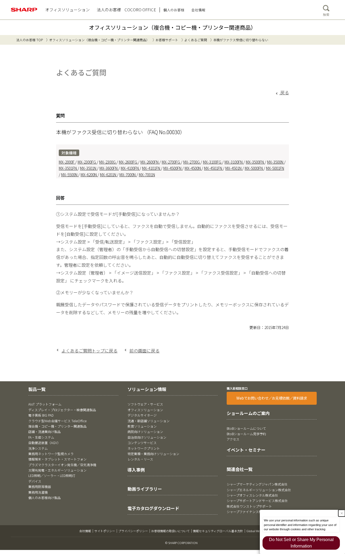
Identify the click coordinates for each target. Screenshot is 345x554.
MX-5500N (69, 174)
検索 (326, 14)
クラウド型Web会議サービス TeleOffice (57, 420)
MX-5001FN (275, 168)
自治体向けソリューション (146, 437)
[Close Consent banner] (341, 513)
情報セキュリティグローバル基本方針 (218, 531)
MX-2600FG (128, 162)
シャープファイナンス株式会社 (249, 511)
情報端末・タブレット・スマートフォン (57, 459)
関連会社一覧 (240, 469)
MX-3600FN (108, 168)
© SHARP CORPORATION (181, 543)
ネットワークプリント (143, 448)
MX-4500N (193, 168)
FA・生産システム (41, 437)
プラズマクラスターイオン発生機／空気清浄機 (62, 464)
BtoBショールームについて (246, 428)
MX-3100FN (234, 162)
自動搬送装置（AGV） (44, 442)
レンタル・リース (140, 459)
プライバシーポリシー (133, 531)
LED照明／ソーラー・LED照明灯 (51, 475)
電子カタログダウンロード (153, 508)
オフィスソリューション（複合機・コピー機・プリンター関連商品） (172, 27)
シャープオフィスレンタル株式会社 (252, 495)
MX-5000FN (254, 168)
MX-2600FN (149, 162)
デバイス (34, 481)
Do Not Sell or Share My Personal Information (301, 542)
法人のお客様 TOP (29, 39)
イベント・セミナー (246, 449)
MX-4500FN (172, 168)
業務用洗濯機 (38, 492)
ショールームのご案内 (248, 413)
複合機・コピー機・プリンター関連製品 (57, 426)
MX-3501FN (68, 168)
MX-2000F (67, 162)
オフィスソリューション (145, 409)
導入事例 (136, 469)
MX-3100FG (212, 162)
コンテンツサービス (142, 442)
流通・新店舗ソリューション (148, 420)
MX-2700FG (171, 162)
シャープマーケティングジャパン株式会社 (257, 484)
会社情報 (85, 531)
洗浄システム (38, 448)
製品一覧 (37, 389)
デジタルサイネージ (142, 415)
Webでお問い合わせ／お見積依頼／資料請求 (271, 398)
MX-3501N (88, 168)
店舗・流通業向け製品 (44, 431)
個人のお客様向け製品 (44, 497)
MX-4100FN (130, 168)
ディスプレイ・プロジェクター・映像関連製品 (62, 409)
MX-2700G (192, 162)
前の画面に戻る (144, 350)
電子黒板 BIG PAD (41, 415)
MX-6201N (108, 174)
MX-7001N (147, 174)
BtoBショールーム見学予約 (246, 433)
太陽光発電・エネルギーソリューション (57, 470)
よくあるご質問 (195, 39)
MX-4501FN (213, 168)
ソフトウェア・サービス (145, 404)
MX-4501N (233, 168)
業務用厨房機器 (39, 486)
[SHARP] (24, 10)
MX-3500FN (255, 162)
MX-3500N (275, 162)
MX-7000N (127, 174)
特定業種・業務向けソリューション (153, 453)
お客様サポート (167, 39)
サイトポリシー (104, 531)
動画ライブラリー (144, 489)
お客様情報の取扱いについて (170, 531)
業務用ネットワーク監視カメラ (51, 453)
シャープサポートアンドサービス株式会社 (257, 500)
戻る (284, 92)
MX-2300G (107, 162)
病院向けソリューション (145, 431)
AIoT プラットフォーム (44, 404)
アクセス (233, 439)
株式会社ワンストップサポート (249, 506)
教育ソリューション (142, 426)
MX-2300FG (87, 162)
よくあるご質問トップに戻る (89, 350)
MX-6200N (89, 174)
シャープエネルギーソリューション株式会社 (259, 489)
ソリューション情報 (146, 389)
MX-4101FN (151, 168)
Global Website (256, 531)
